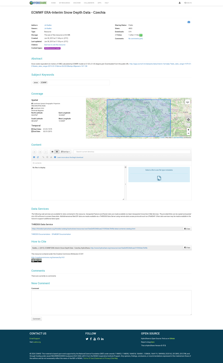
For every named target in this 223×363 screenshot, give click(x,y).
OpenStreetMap (178, 137)
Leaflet (162, 137)
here (152, 342)
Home (53, 3)
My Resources (64, 3)
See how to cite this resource (54, 45)
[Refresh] (37, 157)
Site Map (114, 358)
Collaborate (89, 3)
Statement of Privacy (102, 358)
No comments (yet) (136, 39)
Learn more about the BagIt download (70, 157)
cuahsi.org (37, 342)
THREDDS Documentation (41, 234)
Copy (188, 229)
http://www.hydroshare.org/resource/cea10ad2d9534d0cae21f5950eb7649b (118, 248)
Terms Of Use (88, 358)
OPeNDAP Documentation (61, 234)
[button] (180, 3)
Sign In (189, 3)
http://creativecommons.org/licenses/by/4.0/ (48, 257)
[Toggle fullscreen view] (188, 124)
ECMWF (44, 82)
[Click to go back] (34, 152)
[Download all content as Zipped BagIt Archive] (55, 157)
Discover (76, 3)
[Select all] (34, 157)
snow (36, 82)
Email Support (35, 338)
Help (106, 3)
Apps (99, 3)
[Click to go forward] (40, 152)
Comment (35, 288)
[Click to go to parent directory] (46, 152)
